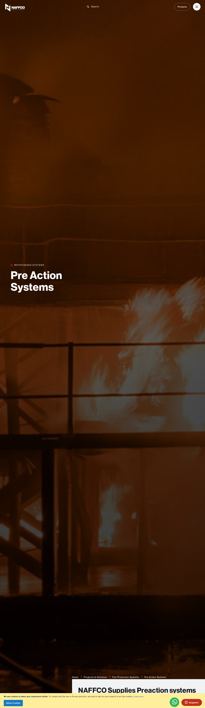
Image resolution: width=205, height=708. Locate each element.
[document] (103, 700)
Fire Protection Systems (125, 677)
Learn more (138, 697)
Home (75, 677)
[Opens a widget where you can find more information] (191, 702)
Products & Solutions (95, 677)
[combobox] (105, 6)
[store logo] (37, 7)
